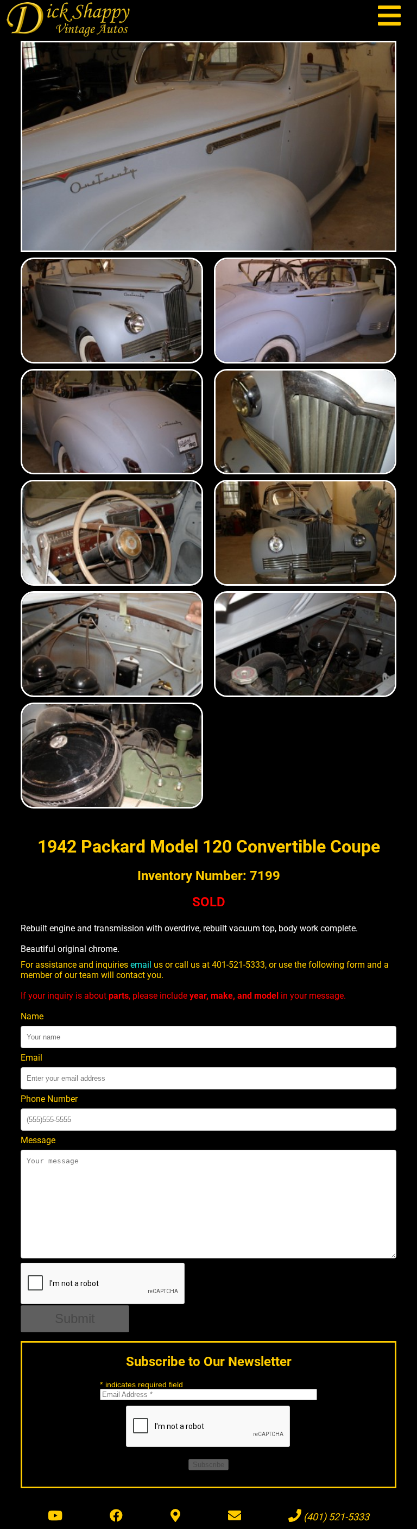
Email (31, 1057)
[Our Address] (175, 1515)
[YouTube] (55, 1515)
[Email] (234, 1515)
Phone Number (49, 1099)
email (140, 965)
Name (32, 1016)
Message (38, 1140)
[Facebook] (116, 1515)
